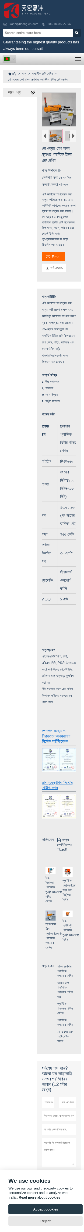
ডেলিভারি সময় (50, 177)
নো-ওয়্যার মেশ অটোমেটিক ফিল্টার (65, 1036)
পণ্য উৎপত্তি (50, 170)
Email (53, 256)
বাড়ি (12, 74)
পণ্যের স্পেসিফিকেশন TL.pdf (64, 844)
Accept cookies (45, 1209)
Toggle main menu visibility (78, 59)
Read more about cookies (39, 1197)
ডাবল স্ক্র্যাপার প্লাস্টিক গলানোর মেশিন (65, 971)
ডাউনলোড (54, 268)
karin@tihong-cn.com (24, 24)
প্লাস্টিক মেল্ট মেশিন (42, 73)
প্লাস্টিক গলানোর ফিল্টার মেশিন (65, 1008)
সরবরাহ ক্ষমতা (50, 184)
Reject (45, 1221)
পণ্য (24, 73)
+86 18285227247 (59, 24)
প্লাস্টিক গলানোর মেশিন (65, 1022)
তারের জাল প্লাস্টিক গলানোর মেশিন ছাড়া (65, 990)
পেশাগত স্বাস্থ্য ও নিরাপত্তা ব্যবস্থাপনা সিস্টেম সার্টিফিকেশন (56, 736)
